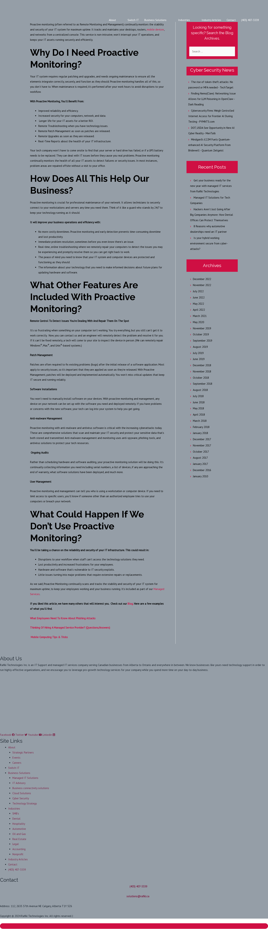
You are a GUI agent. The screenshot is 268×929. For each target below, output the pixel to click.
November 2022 (202, 285)
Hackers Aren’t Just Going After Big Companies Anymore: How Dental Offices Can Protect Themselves (211, 214)
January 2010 (200, 476)
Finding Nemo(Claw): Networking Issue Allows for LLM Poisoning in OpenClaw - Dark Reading (212, 99)
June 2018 (199, 402)
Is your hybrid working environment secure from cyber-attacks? (209, 243)
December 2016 (202, 470)
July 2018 (198, 396)
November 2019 (202, 328)
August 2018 (200, 390)
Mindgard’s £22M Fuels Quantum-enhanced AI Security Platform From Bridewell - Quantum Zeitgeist (209, 145)
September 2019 (202, 340)
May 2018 (198, 408)
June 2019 (199, 359)
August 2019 (200, 347)
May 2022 (198, 303)
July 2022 (198, 291)
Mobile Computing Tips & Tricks (49, 637)
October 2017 (201, 451)
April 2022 (199, 309)
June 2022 (199, 297)
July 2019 (198, 353)
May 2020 (198, 322)
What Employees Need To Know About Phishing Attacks (63, 618)
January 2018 (200, 433)
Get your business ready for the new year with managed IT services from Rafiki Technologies (211, 186)
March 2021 (200, 316)
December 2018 (202, 365)
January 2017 (200, 464)
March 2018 (200, 420)
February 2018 (201, 427)
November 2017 (202, 445)
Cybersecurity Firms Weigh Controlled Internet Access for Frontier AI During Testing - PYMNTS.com (211, 116)
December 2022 (202, 279)
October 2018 (201, 377)
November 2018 (202, 371)
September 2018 (202, 383)
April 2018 (199, 414)
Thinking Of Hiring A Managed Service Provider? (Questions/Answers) (70, 627)
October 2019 (201, 334)
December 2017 (202, 439)
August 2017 (200, 457)
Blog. (130, 603)
